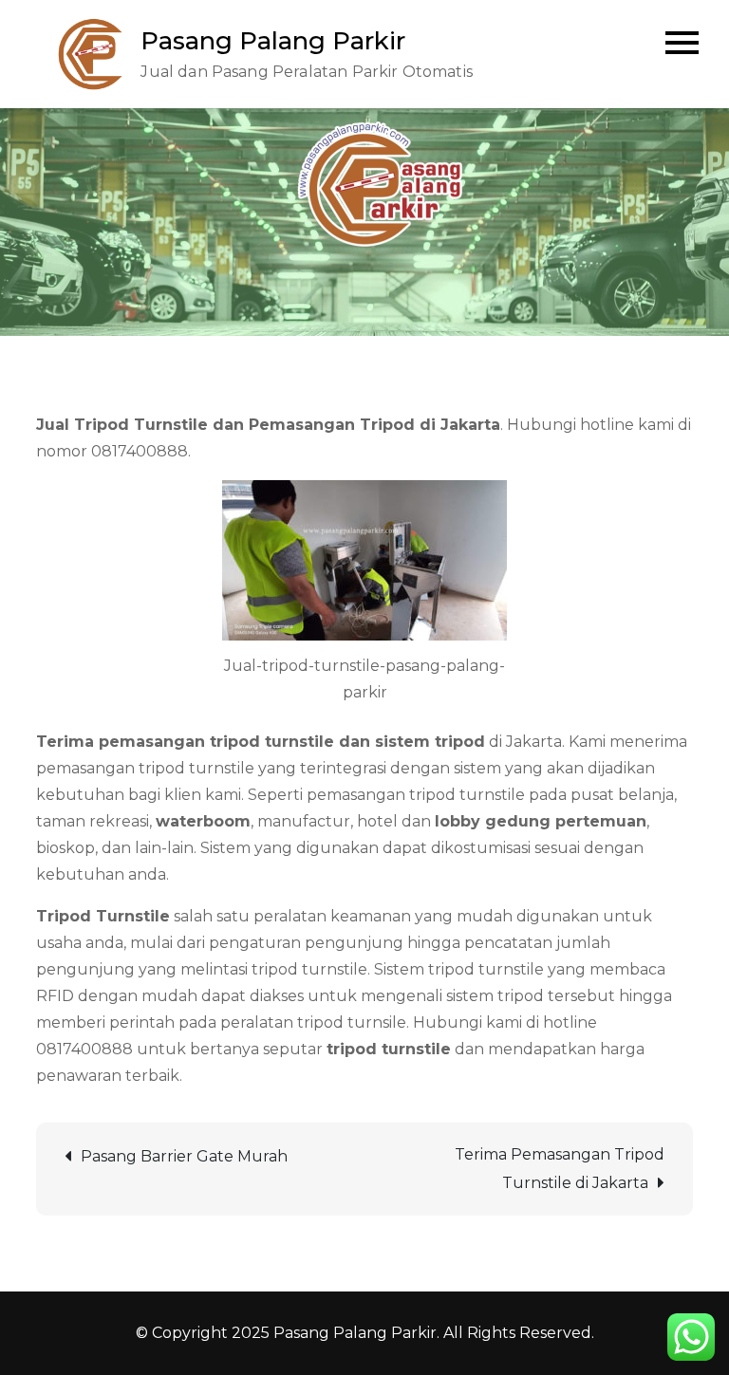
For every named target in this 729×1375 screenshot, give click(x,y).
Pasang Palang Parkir (272, 41)
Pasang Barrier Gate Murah (184, 1156)
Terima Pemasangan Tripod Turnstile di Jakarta (559, 1168)
